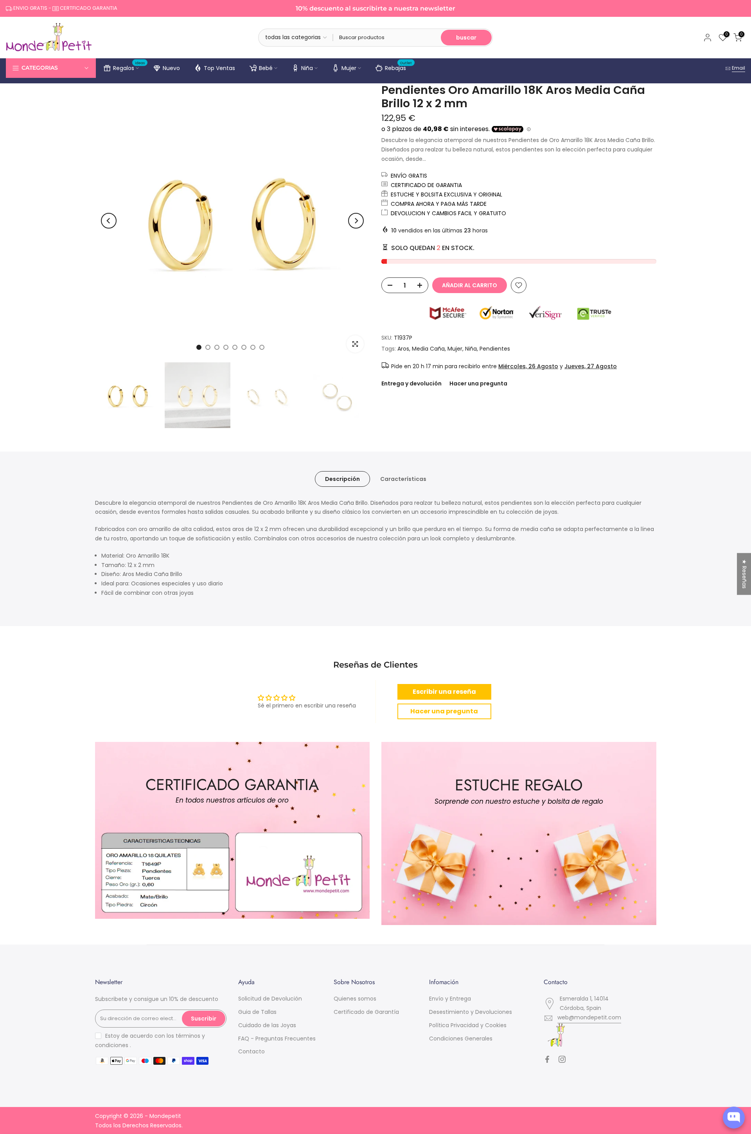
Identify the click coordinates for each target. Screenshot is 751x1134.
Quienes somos (355, 999)
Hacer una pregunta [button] (444, 711)
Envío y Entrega (450, 999)
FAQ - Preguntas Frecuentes (277, 1038)
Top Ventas (219, 68)
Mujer (348, 68)
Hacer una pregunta (478, 383)
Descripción (342, 478)
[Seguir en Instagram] (562, 1059)
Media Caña (428, 349)
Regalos (129, 67)
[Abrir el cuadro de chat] (734, 1118)
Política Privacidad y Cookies (468, 1025)
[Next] (356, 221)
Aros (403, 349)
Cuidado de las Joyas (267, 1025)
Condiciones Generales (460, 1038)
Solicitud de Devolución (270, 999)
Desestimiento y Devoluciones (470, 1012)
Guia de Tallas (257, 1012)
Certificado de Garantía (366, 1012)
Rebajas (398, 67)
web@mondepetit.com (589, 1017)
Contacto (251, 1051)
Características (403, 478)
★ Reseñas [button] (744, 574)
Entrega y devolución (411, 383)
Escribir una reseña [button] (444, 691)
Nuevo (171, 68)
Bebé (266, 68)
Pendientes (495, 349)
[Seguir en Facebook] (547, 1059)
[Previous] (109, 221)
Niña (307, 68)
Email (738, 68)
